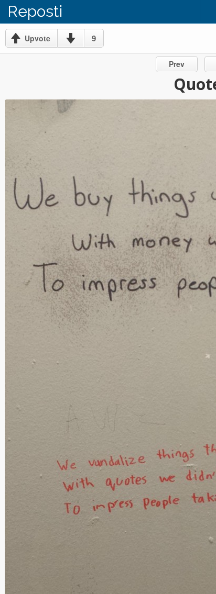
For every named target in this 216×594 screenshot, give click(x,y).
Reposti (34, 11)
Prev (177, 64)
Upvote (37, 38)
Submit (182, 10)
